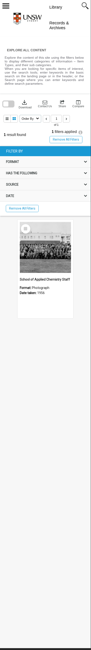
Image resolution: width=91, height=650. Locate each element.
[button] (45, 104)
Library (55, 7)
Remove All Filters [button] (66, 139)
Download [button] (25, 104)
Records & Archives (59, 25)
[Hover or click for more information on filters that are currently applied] (80, 132)
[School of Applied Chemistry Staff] (45, 247)
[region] (45, 181)
